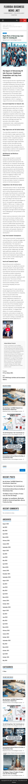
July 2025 (5, 554)
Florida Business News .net (14, 8)
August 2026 (6, 524)
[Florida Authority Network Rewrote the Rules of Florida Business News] (14, 445)
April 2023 (5, 624)
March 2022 (5, 647)
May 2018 (5, 660)
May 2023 (5, 620)
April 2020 (5, 654)
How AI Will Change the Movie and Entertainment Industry (14, 377)
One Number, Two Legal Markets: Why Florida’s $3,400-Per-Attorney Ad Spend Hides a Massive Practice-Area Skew (14, 500)
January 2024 (6, 600)
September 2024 (7, 577)
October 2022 (6, 637)
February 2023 (6, 630)
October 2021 (6, 650)
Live (25, 20)
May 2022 (5, 644)
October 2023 (6, 604)
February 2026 (6, 540)
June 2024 (5, 587)
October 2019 (6, 657)
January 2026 (6, 544)
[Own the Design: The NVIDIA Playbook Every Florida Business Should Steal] (14, 397)
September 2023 (7, 607)
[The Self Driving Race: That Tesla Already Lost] (14, 422)
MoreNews (21, 780)
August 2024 (6, 580)
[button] (2, 20)
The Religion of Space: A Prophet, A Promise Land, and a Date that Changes (13, 772)
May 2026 (5, 530)
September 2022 (7, 640)
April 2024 (5, 594)
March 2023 (5, 627)
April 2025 (5, 564)
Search (4, 466)
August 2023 (6, 610)
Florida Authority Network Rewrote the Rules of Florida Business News (14, 456)
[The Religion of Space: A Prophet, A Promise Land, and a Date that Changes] (14, 761)
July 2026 (5, 527)
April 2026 (5, 534)
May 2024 (5, 590)
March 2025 (5, 567)
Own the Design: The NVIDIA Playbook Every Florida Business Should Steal (13, 408)
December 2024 (6, 574)
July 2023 (5, 614)
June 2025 (5, 557)
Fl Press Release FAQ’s (8, 372)
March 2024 (5, 597)
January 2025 (6, 570)
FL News (4, 33)
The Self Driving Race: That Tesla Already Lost (13, 433)
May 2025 (5, 560)
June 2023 (5, 617)
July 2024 (5, 584)
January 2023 (6, 634)
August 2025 (6, 550)
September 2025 (7, 547)
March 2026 (5, 537)
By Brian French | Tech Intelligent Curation (12, 40)
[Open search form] (16, 20)
